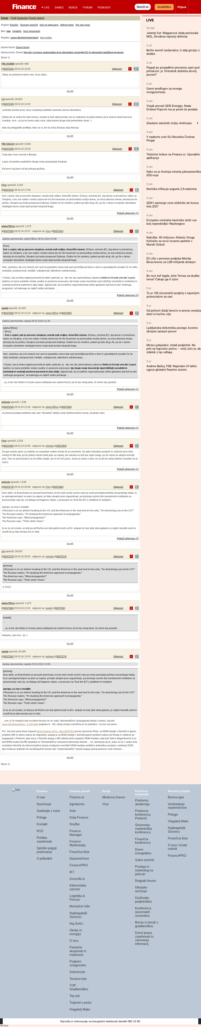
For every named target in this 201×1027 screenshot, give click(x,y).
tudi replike (46, 37)
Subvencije (77, 972)
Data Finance (78, 817)
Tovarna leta (78, 978)
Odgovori (117, 69)
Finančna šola (79, 852)
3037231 (8, 69)
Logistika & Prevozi (77, 897)
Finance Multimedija (77, 843)
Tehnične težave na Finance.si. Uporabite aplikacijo (173, 156)
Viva (105, 804)
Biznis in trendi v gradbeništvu (146, 924)
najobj (5, 308)
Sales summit (144, 860)
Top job (74, 996)
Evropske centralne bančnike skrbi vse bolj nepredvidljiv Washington (171, 222)
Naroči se (143, 6)
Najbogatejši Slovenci (78, 915)
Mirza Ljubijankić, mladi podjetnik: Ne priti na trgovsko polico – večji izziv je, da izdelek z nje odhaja (173, 348)
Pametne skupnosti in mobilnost (77, 951)
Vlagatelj (164, 7)
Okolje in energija (75, 932)
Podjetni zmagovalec (77, 963)
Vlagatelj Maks (79, 1009)
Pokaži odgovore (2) (128, 295)
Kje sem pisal (83, 25)
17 (136, 69)
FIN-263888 (8, 63)
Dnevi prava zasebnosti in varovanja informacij (144, 938)
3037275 (8, 556)
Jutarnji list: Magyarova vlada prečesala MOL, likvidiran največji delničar (172, 34)
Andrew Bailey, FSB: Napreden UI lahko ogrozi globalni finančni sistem (171, 367)
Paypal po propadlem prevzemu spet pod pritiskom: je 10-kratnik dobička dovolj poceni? (172, 71)
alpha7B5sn (8, 226)
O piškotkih (44, 858)
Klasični (14, 25)
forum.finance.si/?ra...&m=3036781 (55, 731)
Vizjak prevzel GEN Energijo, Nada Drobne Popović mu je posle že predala (171, 107)
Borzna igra (176, 797)
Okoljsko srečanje (141, 889)
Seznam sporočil (29, 25)
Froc (4, 185)
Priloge (42, 817)
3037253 (8, 407)
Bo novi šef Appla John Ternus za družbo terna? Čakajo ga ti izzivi (173, 277)
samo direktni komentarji (24, 37)
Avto (72, 810)
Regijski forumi (145, 880)
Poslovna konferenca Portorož (143, 814)
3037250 (8, 231)
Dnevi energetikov (143, 851)
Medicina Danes (113, 797)
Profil (13, 18)
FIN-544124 (8, 144)
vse (8, 31)
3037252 (8, 313)
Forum (87, 7)
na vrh (70, 91)
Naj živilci (76, 923)
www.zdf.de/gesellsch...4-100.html (20, 724)
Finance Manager (75, 832)
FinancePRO (78, 865)
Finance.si (76, 797)
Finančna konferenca (143, 841)
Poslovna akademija (142, 802)
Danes (59, 7)
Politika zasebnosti (44, 839)
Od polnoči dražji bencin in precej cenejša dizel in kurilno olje (173, 312)
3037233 (8, 104)
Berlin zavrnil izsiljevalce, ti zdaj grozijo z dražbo (173, 52)
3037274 (8, 487)
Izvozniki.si (77, 878)
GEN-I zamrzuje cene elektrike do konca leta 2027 (172, 204)
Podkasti (104, 7)
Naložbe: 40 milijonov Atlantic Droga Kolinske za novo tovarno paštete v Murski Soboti (170, 241)
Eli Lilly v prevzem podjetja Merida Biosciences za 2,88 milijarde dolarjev (171, 260)
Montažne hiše (79, 906)
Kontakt (42, 824)
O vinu (74, 940)
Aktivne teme (67, 25)
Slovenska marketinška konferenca (143, 828)
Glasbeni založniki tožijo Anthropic (169, 123)
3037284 (8, 608)
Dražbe (74, 824)
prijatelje (17, 31)
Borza (73, 7)
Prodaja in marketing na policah (144, 870)
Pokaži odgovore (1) (128, 213)
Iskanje (40, 18)
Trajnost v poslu (80, 1002)
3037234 (8, 149)
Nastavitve (22, 18)
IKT (71, 872)
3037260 (8, 446)
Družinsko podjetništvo (143, 899)
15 (136, 104)
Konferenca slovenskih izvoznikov (143, 912)
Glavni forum (22, 47)
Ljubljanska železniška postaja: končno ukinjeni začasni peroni (172, 329)
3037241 (8, 190)
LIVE (46, 7)
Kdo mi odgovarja (49, 25)
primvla (6, 402)
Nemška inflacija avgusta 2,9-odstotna (171, 189)
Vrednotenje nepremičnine (177, 806)
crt (3, 99)
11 (136, 149)
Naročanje (44, 804)
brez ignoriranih (31, 31)
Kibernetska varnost (77, 887)
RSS (40, 831)
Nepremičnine (79, 858)
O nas (41, 797)
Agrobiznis (76, 804)
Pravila (32, 18)
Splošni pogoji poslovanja (47, 850)
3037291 (8, 656)
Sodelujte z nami (48, 810)
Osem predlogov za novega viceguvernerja (164, 90)
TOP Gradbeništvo (78, 987)
